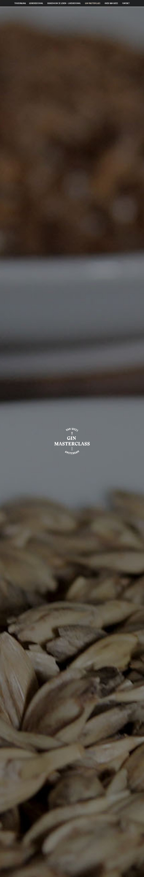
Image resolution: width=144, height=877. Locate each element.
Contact (126, 3)
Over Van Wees (111, 3)
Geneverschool (36, 3)
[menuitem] (20, 3)
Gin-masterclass (92, 3)
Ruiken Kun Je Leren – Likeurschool (64, 3)
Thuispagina (20, 3)
